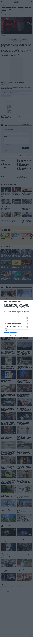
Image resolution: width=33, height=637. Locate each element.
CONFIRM (10, 332)
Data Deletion (11, 335)
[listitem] (16, 316)
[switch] (27, 318)
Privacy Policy (21, 335)
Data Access (16, 335)
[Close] (31, 301)
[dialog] (16, 318)
